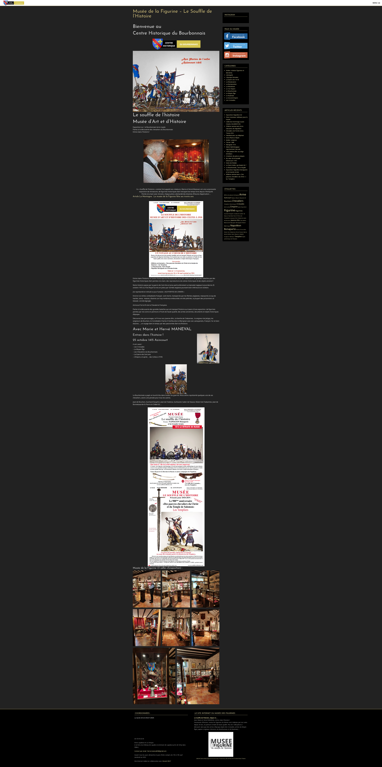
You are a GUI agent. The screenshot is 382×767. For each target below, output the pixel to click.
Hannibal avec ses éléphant (235, 135)
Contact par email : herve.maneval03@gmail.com (150, 751)
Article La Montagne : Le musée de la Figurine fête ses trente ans (163, 197)
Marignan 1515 (231, 145)
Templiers (238, 236)
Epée (239, 207)
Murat (244, 222)
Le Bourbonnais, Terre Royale (236, 167)
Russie (241, 232)
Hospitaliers (227, 218)
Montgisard (239, 222)
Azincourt (227, 198)
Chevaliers (237, 200)
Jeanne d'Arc (235, 220)
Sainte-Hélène (227, 234)
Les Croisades (230, 100)
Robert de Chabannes (230, 232)
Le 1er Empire (230, 89)
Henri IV (235, 216)
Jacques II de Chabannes (237, 218)
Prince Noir (243, 229)
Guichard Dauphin (229, 213)
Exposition (244, 207)
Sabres (245, 232)
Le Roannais (230, 96)
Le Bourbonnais (231, 91)
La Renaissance (231, 82)
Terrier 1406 (230, 142)
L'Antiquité (229, 75)
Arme (242, 194)
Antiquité (236, 195)
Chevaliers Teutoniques (230, 204)
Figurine (229, 210)
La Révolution (230, 86)
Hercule (240, 216)
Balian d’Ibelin (235, 198)
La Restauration (231, 84)
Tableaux (232, 236)
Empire (234, 206)
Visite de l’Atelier (231, 163)
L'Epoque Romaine (232, 77)
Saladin (242, 234)
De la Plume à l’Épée (232, 138)
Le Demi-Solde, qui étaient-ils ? (236, 165)
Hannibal (230, 216)
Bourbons (228, 201)
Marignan (232, 222)
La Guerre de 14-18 (232, 80)
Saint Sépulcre (236, 234)
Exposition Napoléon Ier (234, 115)
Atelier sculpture (231, 140)
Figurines (239, 211)
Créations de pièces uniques (235, 156)
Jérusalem (243, 220)
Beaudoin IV (243, 198)
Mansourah (227, 222)
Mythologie (227, 226)
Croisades (240, 204)
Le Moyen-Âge (231, 93)
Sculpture (226, 236)
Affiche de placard (229, 195)
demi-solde (227, 207)
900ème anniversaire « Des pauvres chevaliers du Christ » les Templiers (236, 176)
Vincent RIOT (166, 761)
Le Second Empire (232, 98)
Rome (237, 232)
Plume (238, 229)
